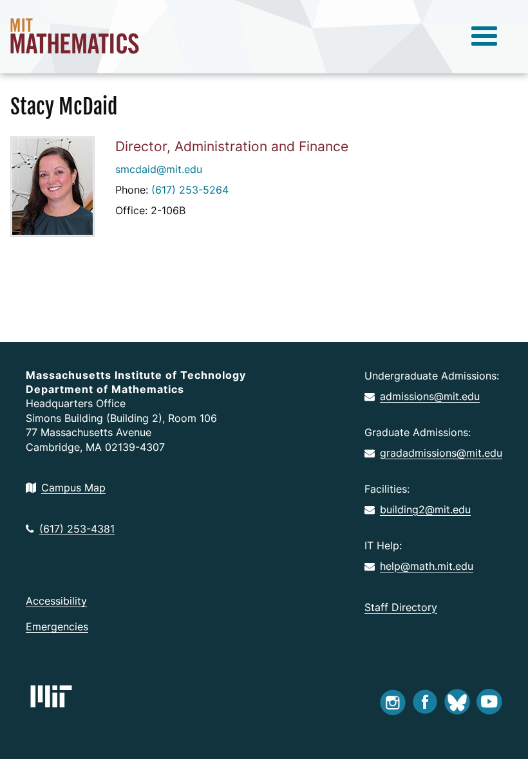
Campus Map (73, 487)
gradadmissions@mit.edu (441, 452)
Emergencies (57, 626)
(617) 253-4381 (77, 528)
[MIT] (51, 696)
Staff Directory (400, 607)
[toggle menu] (484, 37)
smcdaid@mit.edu (158, 169)
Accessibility (56, 600)
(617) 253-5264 (190, 189)
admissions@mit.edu (430, 396)
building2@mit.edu (425, 509)
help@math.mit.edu (426, 566)
